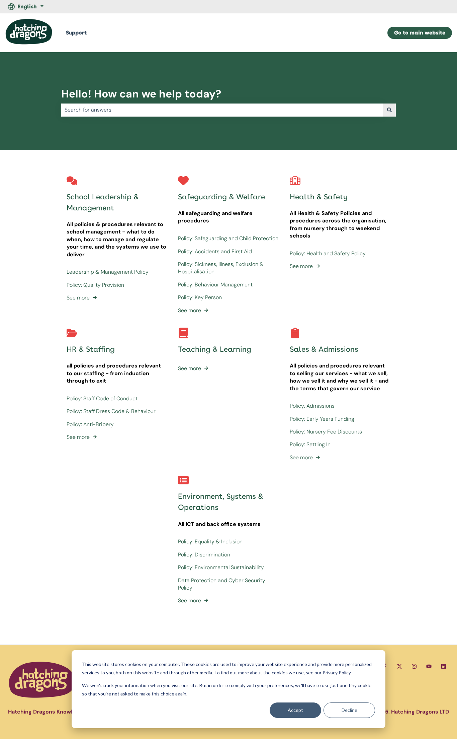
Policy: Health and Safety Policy (328, 253)
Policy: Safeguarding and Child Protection (228, 238)
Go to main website (419, 32)
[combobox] (222, 110)
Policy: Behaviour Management (215, 284)
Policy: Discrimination (204, 554)
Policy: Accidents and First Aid (215, 251)
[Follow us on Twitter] (399, 666)
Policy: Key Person (200, 297)
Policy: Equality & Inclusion (210, 541)
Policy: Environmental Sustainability (221, 567)
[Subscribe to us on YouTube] (429, 666)
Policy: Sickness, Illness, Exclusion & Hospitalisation (221, 268)
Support (76, 32)
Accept (295, 710)
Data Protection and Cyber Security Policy (221, 584)
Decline (349, 710)
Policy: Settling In (310, 444)
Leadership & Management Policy (108, 271)
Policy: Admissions (312, 405)
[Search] (389, 110)
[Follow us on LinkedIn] (443, 666)
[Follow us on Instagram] (414, 666)
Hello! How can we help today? (141, 94)
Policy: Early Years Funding (322, 418)
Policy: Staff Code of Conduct (102, 398)
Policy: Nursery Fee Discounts (326, 431)
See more (78, 297)
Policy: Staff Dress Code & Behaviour (111, 411)
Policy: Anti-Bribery (90, 424)
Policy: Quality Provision (95, 284)
